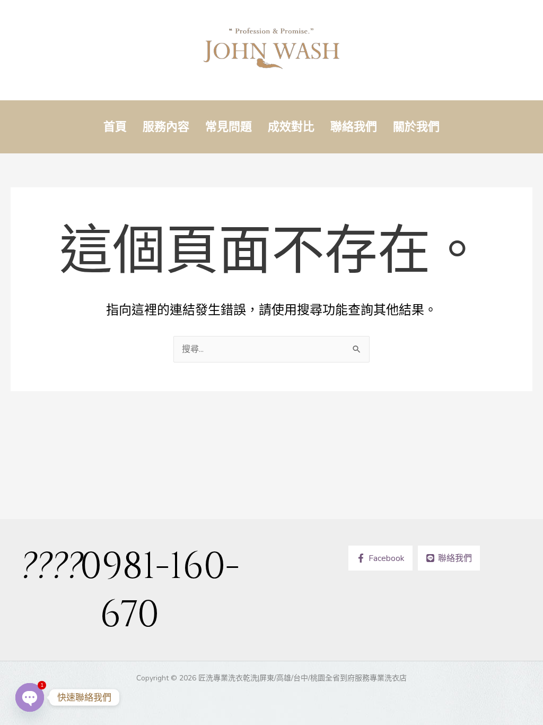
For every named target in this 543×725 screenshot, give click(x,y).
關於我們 (416, 127)
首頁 (115, 127)
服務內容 (166, 127)
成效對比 (291, 127)
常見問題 (228, 127)
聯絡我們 (353, 127)
